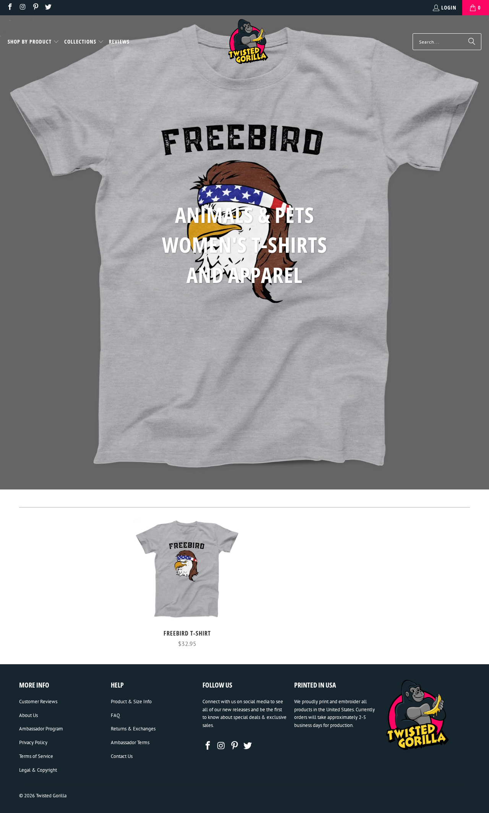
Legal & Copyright (38, 770)
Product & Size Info (131, 701)
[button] (33, 42)
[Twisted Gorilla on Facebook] (9, 7)
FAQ (115, 715)
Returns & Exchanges (133, 728)
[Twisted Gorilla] (248, 42)
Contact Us (122, 756)
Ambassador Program (41, 728)
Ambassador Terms (130, 742)
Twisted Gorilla (51, 795)
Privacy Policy (33, 742)
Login (449, 7)
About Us (28, 715)
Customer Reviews (38, 701)
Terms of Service (36, 756)
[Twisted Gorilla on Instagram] (22, 7)
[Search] (471, 41)
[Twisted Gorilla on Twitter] (48, 7)
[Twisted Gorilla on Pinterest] (35, 7)
